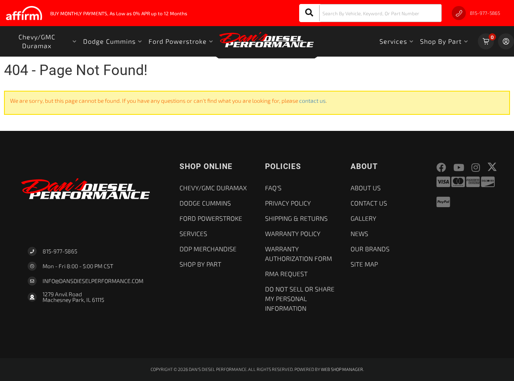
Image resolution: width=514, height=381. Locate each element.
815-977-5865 (60, 251)
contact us (312, 100)
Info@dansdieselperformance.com (93, 281)
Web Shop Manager (342, 369)
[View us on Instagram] (475, 168)
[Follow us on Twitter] (492, 167)
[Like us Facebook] (441, 168)
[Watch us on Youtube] (458, 168)
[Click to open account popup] (506, 41)
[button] (370, 13)
